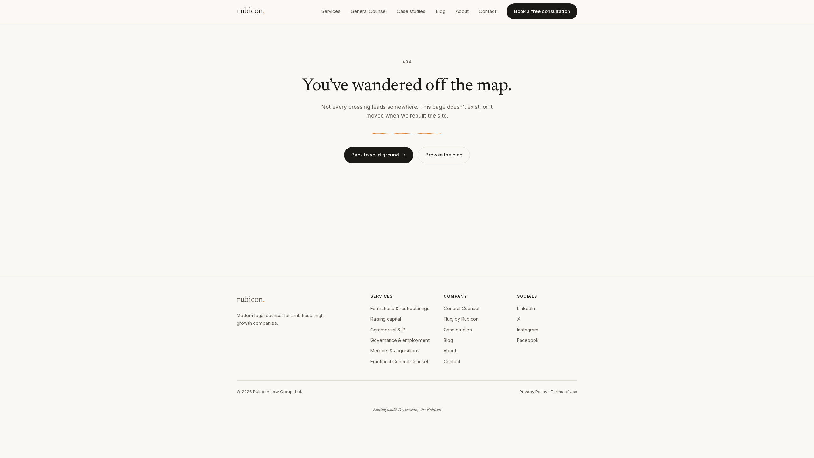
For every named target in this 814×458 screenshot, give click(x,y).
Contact (487, 11)
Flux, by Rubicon (461, 319)
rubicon (251, 11)
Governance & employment (400, 340)
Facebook (528, 340)
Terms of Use (564, 391)
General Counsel (369, 11)
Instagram (527, 329)
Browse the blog (444, 155)
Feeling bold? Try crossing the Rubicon (407, 410)
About (462, 11)
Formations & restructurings (400, 308)
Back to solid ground (378, 155)
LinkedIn (526, 308)
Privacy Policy (533, 391)
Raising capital (385, 319)
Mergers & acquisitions (394, 350)
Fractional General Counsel (399, 361)
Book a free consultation (542, 11)
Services (331, 11)
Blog (440, 11)
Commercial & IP (387, 329)
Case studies (411, 11)
